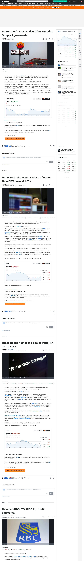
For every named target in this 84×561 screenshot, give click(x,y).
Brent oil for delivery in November (24, 417)
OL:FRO (44, 229)
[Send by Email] (25, 146)
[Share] (43, 39)
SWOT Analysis (70, 5)
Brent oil (18, 252)
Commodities (17, 5)
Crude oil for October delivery (12, 415)
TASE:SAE (34, 403)
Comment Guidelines (6, 164)
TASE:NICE (20, 399)
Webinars (60, 146)
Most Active (60, 105)
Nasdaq (59, 53)
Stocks (73, 31)
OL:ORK (40, 238)
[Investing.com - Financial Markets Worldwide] (7, 1)
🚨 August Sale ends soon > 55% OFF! (60, 1)
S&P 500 (59, 51)
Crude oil (7, 251)
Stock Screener (48, 3)
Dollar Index (60, 57)
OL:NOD (7, 234)
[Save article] (46, 39)
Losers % (70, 105)
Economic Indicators (29, 5)
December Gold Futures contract (21, 418)
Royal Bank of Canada (20, 556)
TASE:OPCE (23, 397)
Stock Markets (22, 5)
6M (13, 105)
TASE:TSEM (8, 395)
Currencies (12, 5)
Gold (20, 254)
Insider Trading (46, 5)
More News (67, 97)
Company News (53, 5)
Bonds (69, 31)
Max (20, 105)
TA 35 (20, 391)
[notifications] (79, 1)
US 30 (59, 45)
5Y (17, 105)
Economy (35, 5)
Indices (59, 31)
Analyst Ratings (76, 5)
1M (11, 105)
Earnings (58, 5)
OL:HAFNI (7, 232)
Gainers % (65, 105)
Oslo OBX (19, 226)
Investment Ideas (63, 5)
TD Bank (29, 556)
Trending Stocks (62, 157)
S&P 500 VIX (60, 55)
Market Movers (61, 103)
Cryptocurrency (40, 5)
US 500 (59, 47)
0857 (22, 76)
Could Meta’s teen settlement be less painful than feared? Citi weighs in (68, 86)
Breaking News (5, 5)
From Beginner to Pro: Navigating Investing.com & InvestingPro (67, 150)
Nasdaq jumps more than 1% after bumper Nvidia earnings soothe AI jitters (68, 74)
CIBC (35, 556)
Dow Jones (60, 49)
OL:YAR (40, 236)
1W (9, 105)
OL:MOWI (31, 239)
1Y (15, 105)
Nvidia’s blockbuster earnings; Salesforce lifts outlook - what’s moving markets (69, 92)
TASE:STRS (37, 406)
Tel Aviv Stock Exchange (36, 411)
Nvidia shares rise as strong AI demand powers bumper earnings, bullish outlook (69, 68)
